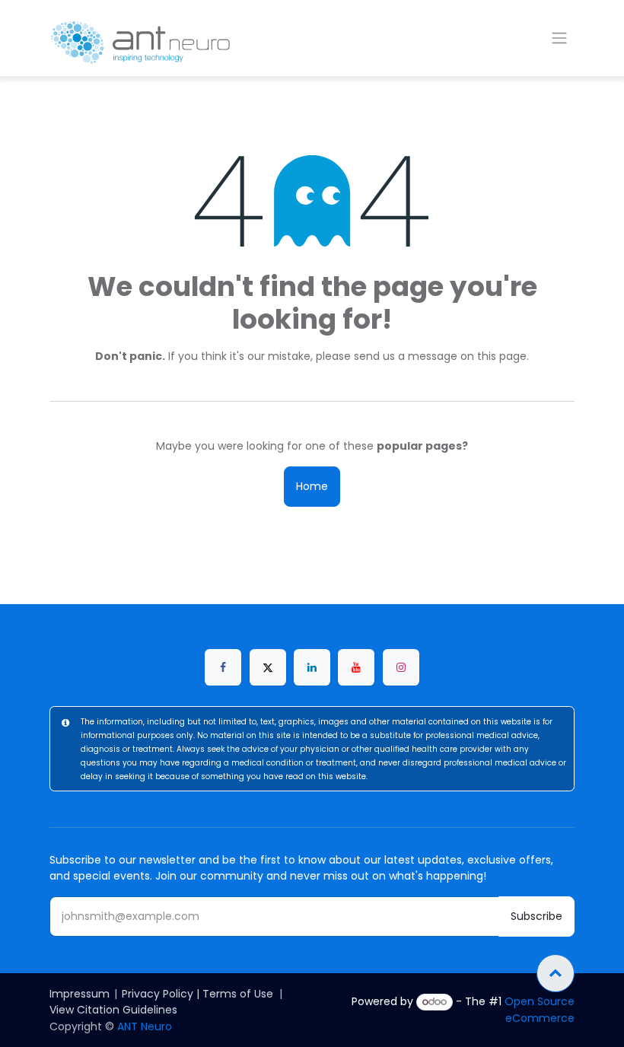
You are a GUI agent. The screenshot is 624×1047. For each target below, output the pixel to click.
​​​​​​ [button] (555, 973)
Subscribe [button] (536, 916)
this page (502, 356)
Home (312, 486)
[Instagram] (401, 667)
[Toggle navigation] (559, 38)
